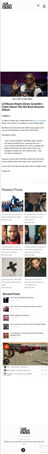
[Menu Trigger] (44, 6)
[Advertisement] (24, 39)
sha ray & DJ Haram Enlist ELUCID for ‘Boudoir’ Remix (27, 324)
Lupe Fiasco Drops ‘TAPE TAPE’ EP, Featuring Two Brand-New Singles (12, 282)
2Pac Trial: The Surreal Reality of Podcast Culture (26, 306)
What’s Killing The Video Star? (20, 315)
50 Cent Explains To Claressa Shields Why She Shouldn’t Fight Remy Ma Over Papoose (12, 249)
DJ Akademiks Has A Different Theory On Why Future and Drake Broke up (34, 217)
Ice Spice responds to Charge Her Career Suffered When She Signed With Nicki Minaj (35, 249)
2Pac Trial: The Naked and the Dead (21, 297)
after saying (37, 120)
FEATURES (6, 99)
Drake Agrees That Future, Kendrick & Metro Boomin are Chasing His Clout (34, 282)
